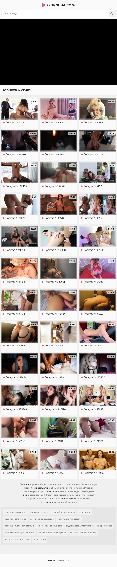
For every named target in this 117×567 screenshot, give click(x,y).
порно (26, 495)
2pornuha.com (60, 5)
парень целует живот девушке (19, 526)
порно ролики (53, 491)
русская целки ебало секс (17, 539)
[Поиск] (112, 14)
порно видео (68, 498)
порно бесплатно (39, 488)
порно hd (51, 502)
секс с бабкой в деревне (42, 519)
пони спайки (40, 539)
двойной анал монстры (63, 512)
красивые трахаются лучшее (52, 532)
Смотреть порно (28, 484)
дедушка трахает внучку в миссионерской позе (89, 526)
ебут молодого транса (15, 519)
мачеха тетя (84, 512)
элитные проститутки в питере (19, 532)
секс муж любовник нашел (83, 532)
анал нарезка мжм (39, 512)
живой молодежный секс (50, 526)
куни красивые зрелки (15, 512)
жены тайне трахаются (69, 519)
